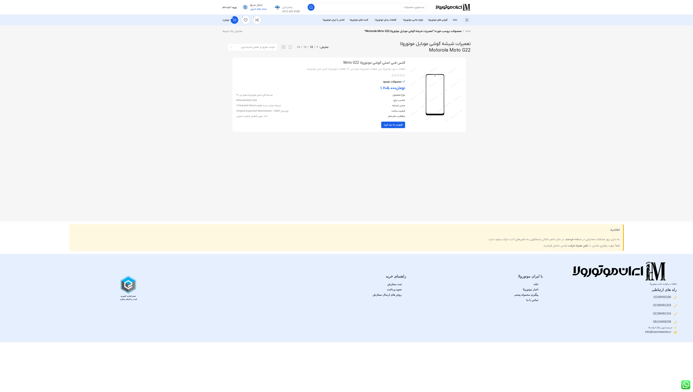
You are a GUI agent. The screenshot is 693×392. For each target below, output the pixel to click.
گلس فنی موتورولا (317, 69)
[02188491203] (675, 305)
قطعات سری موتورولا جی (391, 69)
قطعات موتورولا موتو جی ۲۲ (362, 69)
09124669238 (662, 321)
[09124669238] (675, 322)
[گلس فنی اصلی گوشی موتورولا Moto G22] (435, 94)
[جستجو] (311, 7)
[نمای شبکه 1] (283, 47)
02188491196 (662, 297)
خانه (468, 31)
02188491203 (662, 305)
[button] (393, 125)
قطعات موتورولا (337, 69)
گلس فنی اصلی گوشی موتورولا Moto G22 (374, 62)
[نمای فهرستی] (290, 47)
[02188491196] (675, 297)
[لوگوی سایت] (452, 7)
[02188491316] (675, 314)
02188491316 (662, 313)
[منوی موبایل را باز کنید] (467, 20)
